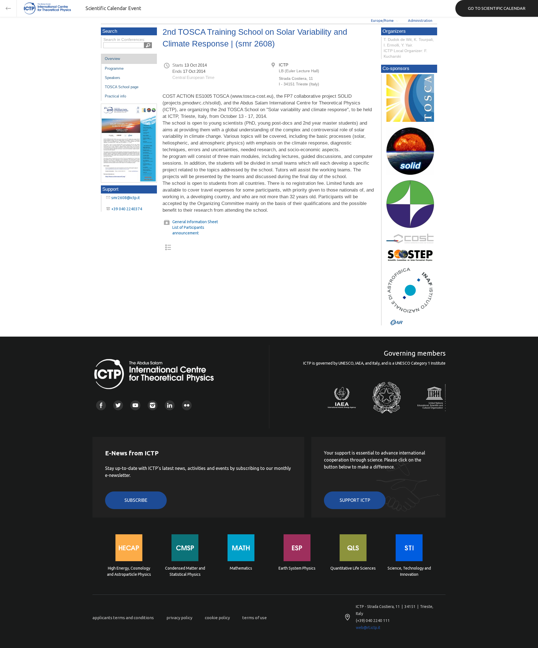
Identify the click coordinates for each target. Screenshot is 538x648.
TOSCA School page (121, 87)
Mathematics (241, 568)
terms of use (254, 617)
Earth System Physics (297, 568)
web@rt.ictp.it (368, 627)
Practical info (115, 96)
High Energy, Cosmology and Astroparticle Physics (129, 571)
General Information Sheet (195, 222)
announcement (185, 233)
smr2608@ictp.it (125, 197)
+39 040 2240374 (126, 209)
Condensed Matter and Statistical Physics (185, 571)
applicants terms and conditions (123, 617)
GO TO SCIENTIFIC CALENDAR (496, 8)
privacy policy (179, 617)
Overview (112, 59)
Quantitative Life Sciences (353, 568)
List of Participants (188, 227)
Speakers (112, 78)
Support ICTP (355, 500)
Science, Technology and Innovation (409, 571)
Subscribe (135, 500)
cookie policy (217, 617)
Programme (114, 68)
